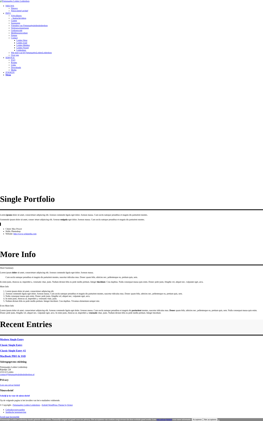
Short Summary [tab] (7, 268)
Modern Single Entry (12, 339)
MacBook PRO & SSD (13, 356)
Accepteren (197, 420)
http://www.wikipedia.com (24, 234)
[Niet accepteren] (219, 420)
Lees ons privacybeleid (10, 385)
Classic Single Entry (11, 345)
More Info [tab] (4, 286)
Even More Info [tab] (7, 306)
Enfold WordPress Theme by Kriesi (57, 405)
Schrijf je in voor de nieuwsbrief (15, 396)
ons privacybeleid (164, 419)
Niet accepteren (210, 420)
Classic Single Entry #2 (13, 350)
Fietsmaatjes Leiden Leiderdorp (26, 405)
